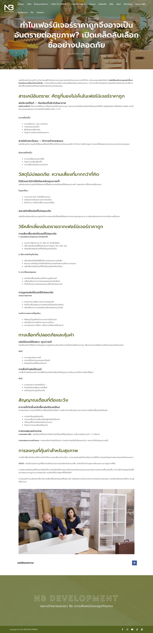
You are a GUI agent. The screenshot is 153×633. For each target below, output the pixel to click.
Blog (83, 54)
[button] (134, 563)
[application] (67, 4)
